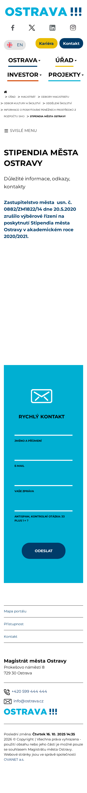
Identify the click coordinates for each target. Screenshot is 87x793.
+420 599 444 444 (29, 691)
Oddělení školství (59, 103)
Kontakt (10, 636)
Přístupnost (14, 624)
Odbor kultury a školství (22, 103)
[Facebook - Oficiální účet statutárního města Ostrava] (12, 28)
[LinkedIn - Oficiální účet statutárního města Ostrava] (52, 28)
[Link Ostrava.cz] (30, 712)
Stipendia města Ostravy (48, 116)
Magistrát (28, 96)
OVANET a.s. (14, 759)
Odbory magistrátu (55, 96)
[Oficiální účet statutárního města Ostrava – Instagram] (73, 28)
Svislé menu (23, 130)
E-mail (19, 466)
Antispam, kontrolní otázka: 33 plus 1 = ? (39, 518)
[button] (22, 61)
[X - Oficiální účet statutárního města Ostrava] (32, 28)
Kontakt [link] (71, 43)
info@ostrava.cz (29, 701)
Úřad (11, 96)
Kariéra (46, 43)
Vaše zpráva (24, 491)
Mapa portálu (15, 611)
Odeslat (43, 550)
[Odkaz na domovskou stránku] (43, 92)
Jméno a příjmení (28, 440)
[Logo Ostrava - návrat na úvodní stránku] (43, 16)
